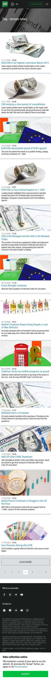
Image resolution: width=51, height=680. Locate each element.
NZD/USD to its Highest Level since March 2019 (25, 62)
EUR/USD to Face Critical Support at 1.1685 (23, 189)
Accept (25, 674)
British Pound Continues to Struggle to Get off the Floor (24, 502)
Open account (36, 4)
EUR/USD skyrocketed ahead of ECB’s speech (23, 148)
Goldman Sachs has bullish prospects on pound (25, 371)
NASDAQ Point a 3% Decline (15, 412)
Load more (25, 561)
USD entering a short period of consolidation (23, 104)
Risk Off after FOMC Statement (16, 456)
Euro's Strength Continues (14, 285)
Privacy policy (21, 666)
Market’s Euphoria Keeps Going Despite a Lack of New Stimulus (24, 326)
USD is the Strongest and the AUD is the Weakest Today (25, 238)
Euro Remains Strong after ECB (16, 545)
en (17, 4)
